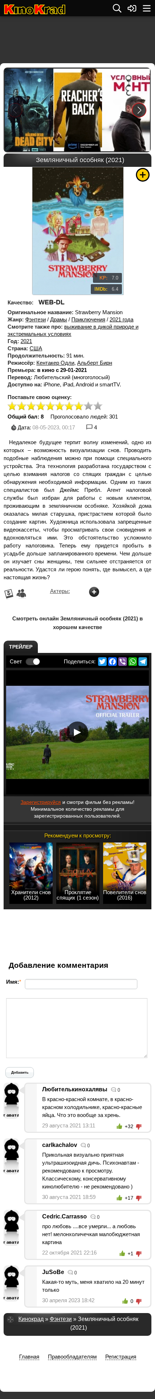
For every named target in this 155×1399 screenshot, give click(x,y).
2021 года (121, 319)
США (36, 348)
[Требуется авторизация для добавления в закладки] (143, 175)
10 (98, 406)
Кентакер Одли (55, 363)
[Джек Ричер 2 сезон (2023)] (77, 110)
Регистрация (120, 1356)
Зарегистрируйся (41, 802)
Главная (29, 1356)
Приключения (88, 319)
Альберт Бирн (94, 363)
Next (139, 110)
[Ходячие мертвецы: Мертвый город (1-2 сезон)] (29, 110)
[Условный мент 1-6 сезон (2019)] (126, 110)
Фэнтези (35, 319)
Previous (15, 110)
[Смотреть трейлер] (77, 732)
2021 (26, 341)
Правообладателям (72, 1356)
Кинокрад (31, 1319)
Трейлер (20, 647)
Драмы (58, 319)
